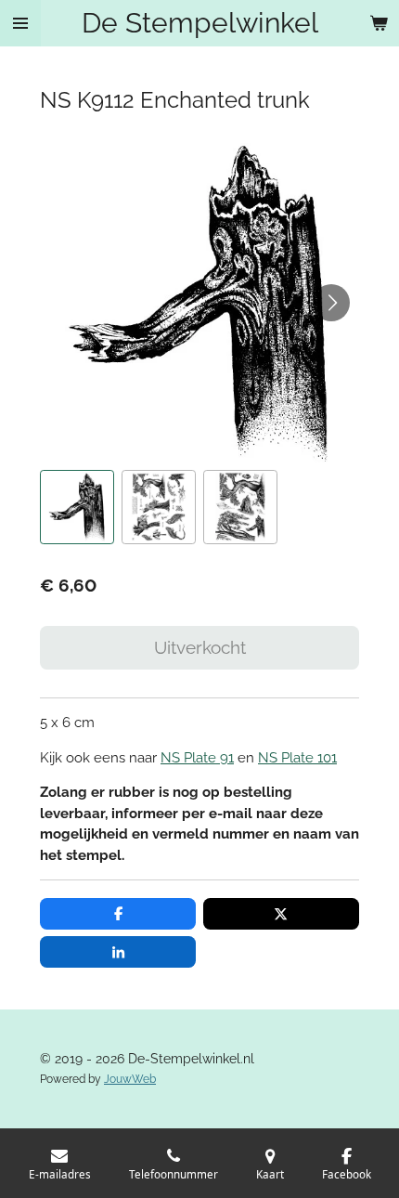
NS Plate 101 (297, 757)
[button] (77, 507)
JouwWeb (130, 1079)
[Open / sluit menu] (20, 23)
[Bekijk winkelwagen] (378, 23)
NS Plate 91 (197, 757)
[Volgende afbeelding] (331, 302)
